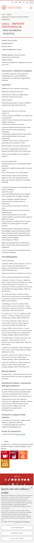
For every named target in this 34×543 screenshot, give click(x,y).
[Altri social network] (28, 479)
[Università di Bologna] (11, 7)
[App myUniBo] (13, 484)
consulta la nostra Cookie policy (22, 522)
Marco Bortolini (12, 40)
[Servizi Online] (20, 2)
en (31, 2)
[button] (28, 7)
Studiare (9, 14)
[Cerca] (12, 2)
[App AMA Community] (25, 484)
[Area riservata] (24, 2)
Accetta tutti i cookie (17, 538)
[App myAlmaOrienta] (17, 484)
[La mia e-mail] (27, 2)
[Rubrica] (16, 2)
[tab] (31, 2)
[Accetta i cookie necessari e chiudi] (31, 487)
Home (3, 14)
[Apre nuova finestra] (6, 479)
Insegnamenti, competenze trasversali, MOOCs (15, 17)
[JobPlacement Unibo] (21, 484)
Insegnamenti (6, 19)
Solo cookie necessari (17, 528)
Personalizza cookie (17, 533)
